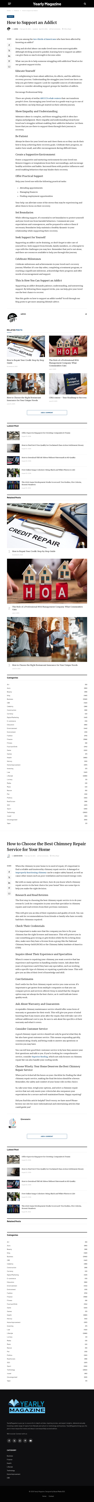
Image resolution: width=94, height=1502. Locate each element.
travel (9, 816)
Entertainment (12, 728)
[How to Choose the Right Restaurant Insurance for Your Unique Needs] (26, 384)
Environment (11, 732)
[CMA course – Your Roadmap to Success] (68, 384)
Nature (9, 790)
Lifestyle (10, 776)
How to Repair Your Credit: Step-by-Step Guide (25, 361)
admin (16, 29)
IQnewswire (18, 856)
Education (10, 725)
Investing (10, 768)
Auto (8, 688)
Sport (9, 809)
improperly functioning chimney (30, 872)
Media (9, 783)
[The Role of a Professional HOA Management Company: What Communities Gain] (68, 346)
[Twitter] (9, 50)
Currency (10, 714)
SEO (8, 805)
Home (44, 1496)
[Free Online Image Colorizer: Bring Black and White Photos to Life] (13, 473)
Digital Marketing (13, 717)
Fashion (9, 736)
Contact (51, 1496)
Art (8, 684)
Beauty (9, 692)
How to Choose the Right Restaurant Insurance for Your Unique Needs (24, 398)
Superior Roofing (40, 1057)
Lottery (9, 779)
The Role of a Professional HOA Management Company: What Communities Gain (64, 363)
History (9, 761)
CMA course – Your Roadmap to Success (68, 397)
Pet (8, 794)
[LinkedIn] (9, 56)
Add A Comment (47, 412)
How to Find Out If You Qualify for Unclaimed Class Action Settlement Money (53, 445)
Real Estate (11, 801)
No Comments (56, 29)
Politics (9, 798)
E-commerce (11, 721)
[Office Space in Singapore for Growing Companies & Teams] (13, 436)
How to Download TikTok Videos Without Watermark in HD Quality (48, 458)
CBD (8, 703)
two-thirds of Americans (44, 39)
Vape (8, 823)
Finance (10, 16)
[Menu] (9, 3)
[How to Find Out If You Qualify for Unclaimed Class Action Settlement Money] (13, 448)
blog (8, 695)
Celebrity (10, 706)
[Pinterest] (9, 61)
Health (9, 757)
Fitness (9, 743)
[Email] (9, 66)
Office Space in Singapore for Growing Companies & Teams (46, 433)
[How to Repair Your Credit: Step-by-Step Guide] (26, 346)
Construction (11, 710)
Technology (11, 812)
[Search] (84, 3)
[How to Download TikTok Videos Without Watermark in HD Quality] (13, 460)
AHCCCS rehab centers (50, 98)
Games (9, 754)
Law (8, 772)
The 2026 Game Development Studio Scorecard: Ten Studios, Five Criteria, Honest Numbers (52, 483)
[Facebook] (9, 45)
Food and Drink (12, 747)
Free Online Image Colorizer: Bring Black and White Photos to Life (48, 470)
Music (9, 787)
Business (10, 699)
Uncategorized (12, 820)
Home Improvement (14, 765)
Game (9, 750)
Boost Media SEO (59, 1491)
